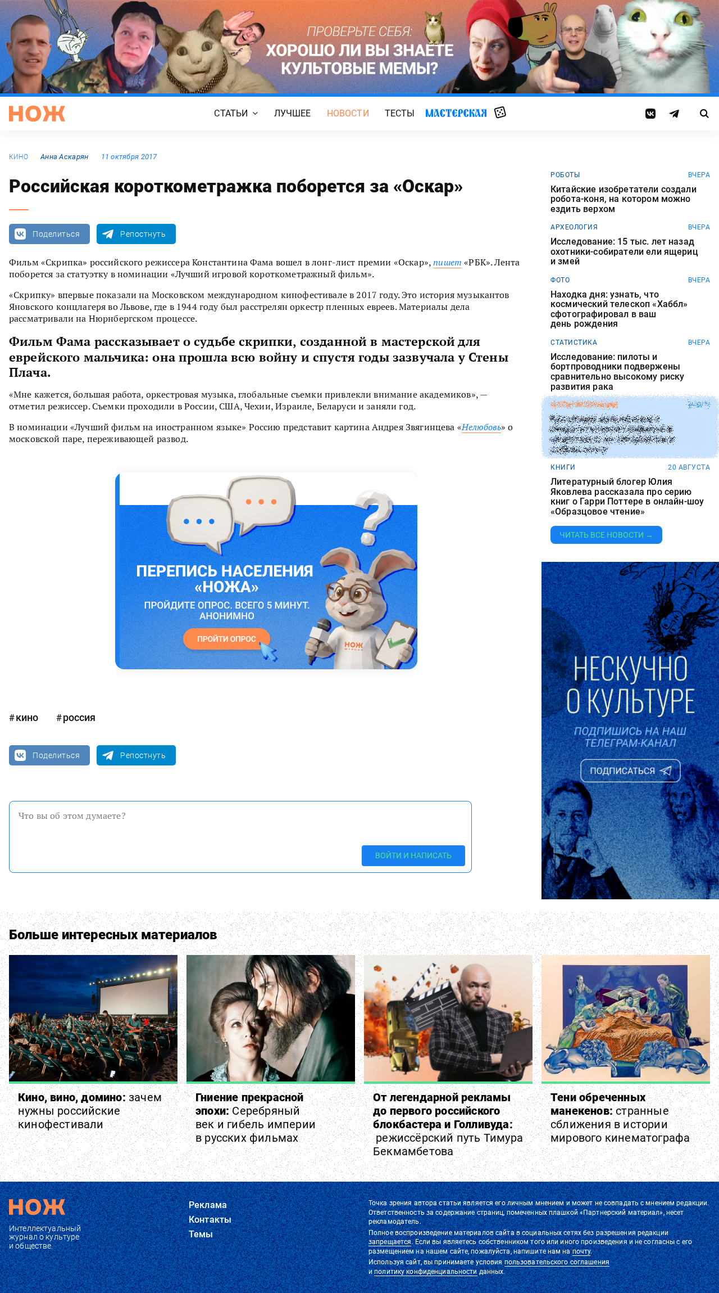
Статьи (231, 113)
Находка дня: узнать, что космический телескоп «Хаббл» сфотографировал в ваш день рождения (619, 309)
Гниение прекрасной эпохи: (255, 1118)
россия (79, 717)
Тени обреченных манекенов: (620, 1118)
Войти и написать (413, 855)
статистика (573, 342)
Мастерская (456, 113)
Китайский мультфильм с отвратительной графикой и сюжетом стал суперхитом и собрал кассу (612, 434)
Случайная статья (500, 113)
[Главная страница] (37, 113)
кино (18, 157)
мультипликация (584, 405)
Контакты (210, 1219)
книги (563, 467)
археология (574, 227)
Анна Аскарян (64, 156)
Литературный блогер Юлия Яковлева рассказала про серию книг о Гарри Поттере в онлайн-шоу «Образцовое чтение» (627, 496)
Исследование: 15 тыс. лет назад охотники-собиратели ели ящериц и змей (624, 252)
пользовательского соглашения (556, 1262)
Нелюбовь (481, 426)
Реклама (208, 1205)
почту (581, 1251)
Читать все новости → (606, 534)
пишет (447, 262)
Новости (348, 113)
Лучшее (292, 113)
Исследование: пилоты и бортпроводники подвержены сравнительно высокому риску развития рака (617, 371)
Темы (201, 1234)
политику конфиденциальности (425, 1272)
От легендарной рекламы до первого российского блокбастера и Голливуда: (448, 1124)
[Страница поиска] (704, 113)
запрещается (389, 1242)
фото (560, 280)
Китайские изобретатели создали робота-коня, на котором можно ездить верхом (623, 199)
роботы (565, 175)
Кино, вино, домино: (90, 1111)
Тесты (400, 113)
